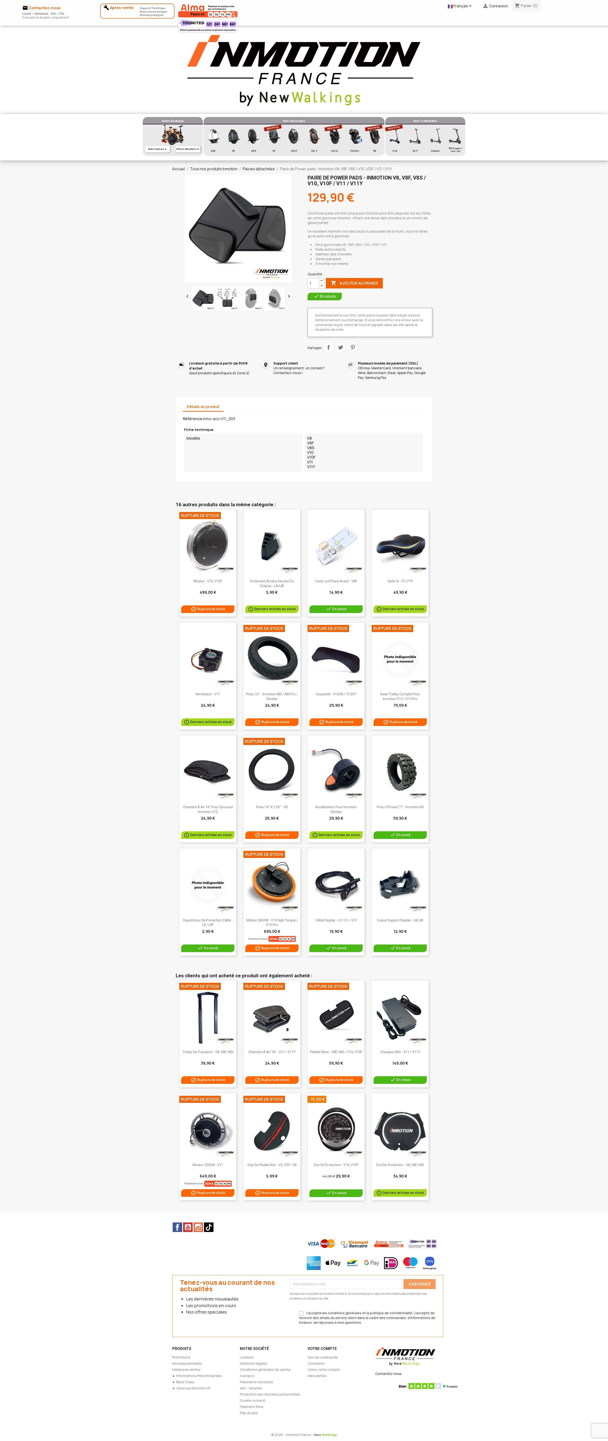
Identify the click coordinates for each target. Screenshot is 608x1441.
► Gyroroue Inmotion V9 (191, 1388)
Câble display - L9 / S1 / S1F (336, 920)
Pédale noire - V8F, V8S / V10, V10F (336, 1052)
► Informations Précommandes (197, 1375)
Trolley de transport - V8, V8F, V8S (207, 1052)
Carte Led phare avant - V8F (336, 581)
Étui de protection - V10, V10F (336, 1165)
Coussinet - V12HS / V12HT (336, 694)
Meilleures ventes (186, 1369)
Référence (192, 418)
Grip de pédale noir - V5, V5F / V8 (272, 1165)
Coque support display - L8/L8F (400, 920)
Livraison (247, 1357)
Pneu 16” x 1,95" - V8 (272, 807)
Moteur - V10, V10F (208, 581)
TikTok (209, 1227)
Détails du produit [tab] (203, 406)
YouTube (188, 1227)
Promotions (181, 1357)
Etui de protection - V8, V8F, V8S (400, 1165)
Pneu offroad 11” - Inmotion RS (400, 807)
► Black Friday (183, 1382)
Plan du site (249, 1413)
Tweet (340, 347)
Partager (328, 347)
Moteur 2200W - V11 (208, 1165)
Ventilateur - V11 (207, 694)
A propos (247, 1375)
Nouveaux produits (187, 1363)
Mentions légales (253, 1363)
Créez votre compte (324, 1369)
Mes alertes (317, 1375)
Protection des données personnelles (270, 1394)
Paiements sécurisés (256, 1382)
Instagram (198, 1227)
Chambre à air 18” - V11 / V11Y (272, 1052)
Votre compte (322, 1348)
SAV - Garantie (251, 1388)
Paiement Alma (251, 1406)
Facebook (177, 1227)
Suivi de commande (323, 1357)
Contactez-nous (388, 1373)
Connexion (316, 1363)
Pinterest (352, 347)
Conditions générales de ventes (265, 1369)
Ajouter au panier (354, 283)
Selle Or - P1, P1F (400, 581)
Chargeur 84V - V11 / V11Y (400, 1052)
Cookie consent (252, 1400)
